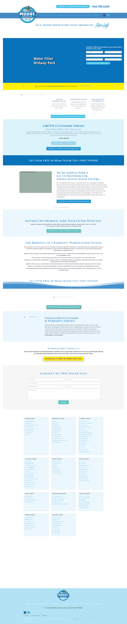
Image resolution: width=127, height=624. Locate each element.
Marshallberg (85, 434)
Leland (56, 425)
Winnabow (57, 442)
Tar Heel (29, 427)
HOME (36, 15)
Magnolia (84, 469)
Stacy (82, 446)
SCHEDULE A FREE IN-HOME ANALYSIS (73, 6)
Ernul (55, 467)
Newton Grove (58, 521)
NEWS (78, 15)
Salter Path (84, 440)
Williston (84, 450)
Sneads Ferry (85, 498)
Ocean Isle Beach (59, 440)
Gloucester (84, 431)
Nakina (28, 480)
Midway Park (85, 504)
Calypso (83, 461)
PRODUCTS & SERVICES (66, 15)
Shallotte (57, 429)
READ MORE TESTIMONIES (63, 143)
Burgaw (29, 519)
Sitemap (26, 615)
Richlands (84, 506)
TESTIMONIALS (87, 15)
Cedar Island (85, 427)
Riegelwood (30, 482)
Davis (82, 429)
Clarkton (30, 431)
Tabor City (30, 484)
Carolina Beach (59, 498)
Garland (56, 529)
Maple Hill (30, 525)
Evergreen (30, 473)
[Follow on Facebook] (104, 15)
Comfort (29, 496)
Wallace (83, 475)
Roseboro (56, 523)
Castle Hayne (58, 500)
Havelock (56, 469)
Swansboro (84, 508)
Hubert (83, 500)
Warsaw (83, 467)
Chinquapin (84, 480)
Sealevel (83, 442)
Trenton (29, 502)
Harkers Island (86, 433)
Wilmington (58, 496)
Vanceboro (57, 473)
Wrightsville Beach (60, 504)
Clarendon (30, 469)
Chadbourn (30, 467)
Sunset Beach (58, 438)
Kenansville (85, 465)
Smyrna (83, 444)
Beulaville (84, 479)
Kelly (28, 434)
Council (29, 433)
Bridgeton (57, 461)
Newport (83, 438)
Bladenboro (30, 421)
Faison (82, 463)
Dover (55, 465)
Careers (44, 615)
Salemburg (57, 525)
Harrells (56, 531)
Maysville (29, 498)
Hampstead (30, 523)
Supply (55, 433)
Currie (28, 521)
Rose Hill (83, 471)
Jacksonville (85, 502)
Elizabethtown (32, 425)
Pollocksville (31, 500)
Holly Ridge (85, 496)
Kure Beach (57, 502)
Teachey (83, 473)
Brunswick (30, 463)
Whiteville (30, 486)
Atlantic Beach (86, 423)
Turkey (56, 527)
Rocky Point (30, 527)
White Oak (30, 429)
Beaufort (83, 425)
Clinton (56, 519)
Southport (57, 431)
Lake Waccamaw (32, 479)
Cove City (57, 463)
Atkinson (29, 517)
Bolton (29, 461)
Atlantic (83, 421)
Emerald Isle (85, 452)
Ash (54, 421)
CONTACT (96, 15)
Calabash (56, 436)
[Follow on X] (108, 15)
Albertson (84, 477)
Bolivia (56, 423)
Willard (29, 529)
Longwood (57, 427)
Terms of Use (35, 615)
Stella (82, 448)
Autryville (57, 517)
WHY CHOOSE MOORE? (47, 15)
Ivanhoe (56, 533)
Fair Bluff (29, 475)
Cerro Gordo (31, 465)
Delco (28, 471)
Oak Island (57, 434)
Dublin (28, 423)
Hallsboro (30, 477)
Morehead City (86, 436)
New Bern (56, 471)
